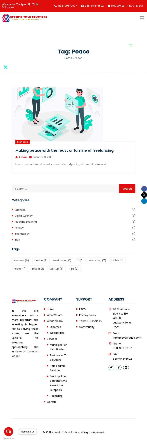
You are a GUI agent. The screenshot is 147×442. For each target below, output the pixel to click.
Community (86, 327)
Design (41, 260)
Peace (19, 269)
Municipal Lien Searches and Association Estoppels (58, 383)
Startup (56, 269)
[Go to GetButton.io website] (8, 438)
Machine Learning (26, 222)
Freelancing (62, 260)
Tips (17, 239)
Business (20, 210)
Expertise (55, 327)
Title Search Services (57, 368)
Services (52, 339)
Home (68, 58)
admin (23, 157)
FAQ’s (82, 309)
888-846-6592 (122, 358)
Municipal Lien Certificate (58, 347)
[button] (142, 17)
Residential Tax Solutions (59, 357)
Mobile (118, 260)
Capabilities (57, 333)
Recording (56, 396)
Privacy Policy (87, 315)
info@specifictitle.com (127, 337)
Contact (52, 402)
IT (80, 260)
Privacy (19, 227)
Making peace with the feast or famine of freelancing (64, 150)
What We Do (55, 321)
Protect (37, 269)
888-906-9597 (122, 348)
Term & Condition (90, 321)
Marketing (97, 260)
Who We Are (54, 315)
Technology (22, 234)
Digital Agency (24, 216)
